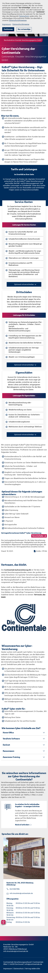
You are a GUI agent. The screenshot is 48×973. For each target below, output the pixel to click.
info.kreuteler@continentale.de (21, 893)
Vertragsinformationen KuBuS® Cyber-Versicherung (21, 533)
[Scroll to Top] (43, 966)
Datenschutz (24, 16)
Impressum (6, 24)
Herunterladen (38, 536)
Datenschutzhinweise (21, 24)
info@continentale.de (33, 964)
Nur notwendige (24, 29)
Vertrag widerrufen (32, 968)
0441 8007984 (15, 889)
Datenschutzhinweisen (18, 20)
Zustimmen (8, 29)
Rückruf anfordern (22, 825)
